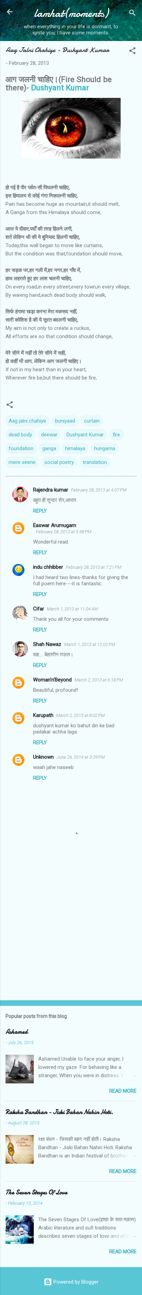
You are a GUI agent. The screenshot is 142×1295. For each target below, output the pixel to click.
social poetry (59, 462)
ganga (49, 448)
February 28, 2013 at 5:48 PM (63, 531)
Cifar (38, 609)
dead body (20, 435)
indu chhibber (48, 567)
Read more (122, 1091)
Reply (40, 511)
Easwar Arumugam (54, 525)
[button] (132, 52)
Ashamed (17, 1032)
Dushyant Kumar (60, 87)
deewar (49, 435)
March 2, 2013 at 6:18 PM (98, 679)
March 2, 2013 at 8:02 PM (80, 715)
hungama (104, 448)
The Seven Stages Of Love (36, 1192)
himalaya (75, 448)
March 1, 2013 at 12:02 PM (89, 644)
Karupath (43, 715)
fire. (117, 435)
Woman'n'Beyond (52, 680)
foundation (21, 448)
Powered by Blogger (75, 1282)
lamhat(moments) (71, 13)
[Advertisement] (71, 941)
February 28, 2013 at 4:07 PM (98, 490)
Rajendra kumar (50, 490)
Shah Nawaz (47, 644)
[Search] (132, 13)
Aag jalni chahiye (27, 421)
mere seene (22, 462)
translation (95, 462)
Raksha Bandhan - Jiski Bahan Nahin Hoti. (59, 1112)
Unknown (43, 757)
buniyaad (65, 421)
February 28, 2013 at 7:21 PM (93, 567)
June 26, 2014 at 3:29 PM (81, 757)
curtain (92, 421)
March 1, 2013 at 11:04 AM (72, 608)
